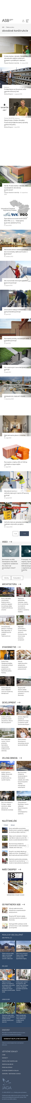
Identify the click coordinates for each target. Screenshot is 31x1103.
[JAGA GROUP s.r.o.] (7, 1083)
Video (5, 541)
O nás (3, 1054)
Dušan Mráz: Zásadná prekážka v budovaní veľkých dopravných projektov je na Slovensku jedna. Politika (7, 667)
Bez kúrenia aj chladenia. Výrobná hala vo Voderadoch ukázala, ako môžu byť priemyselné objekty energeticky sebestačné (23, 779)
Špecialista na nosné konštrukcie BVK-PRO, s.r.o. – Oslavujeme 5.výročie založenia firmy (15, 221)
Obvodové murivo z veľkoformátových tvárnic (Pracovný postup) (16, 493)
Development (9, 702)
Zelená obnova (9, 758)
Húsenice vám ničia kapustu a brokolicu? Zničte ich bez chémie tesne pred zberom (8, 1018)
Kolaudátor (17, 578)
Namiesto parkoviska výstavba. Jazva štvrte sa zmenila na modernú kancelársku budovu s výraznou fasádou (18, 861)
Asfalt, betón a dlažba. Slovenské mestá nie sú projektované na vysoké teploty (6, 776)
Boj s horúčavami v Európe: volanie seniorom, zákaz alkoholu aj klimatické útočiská (7, 806)
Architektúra (9, 584)
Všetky (6, 578)
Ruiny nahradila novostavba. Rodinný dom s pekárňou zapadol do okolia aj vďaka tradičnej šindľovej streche (7, 604)
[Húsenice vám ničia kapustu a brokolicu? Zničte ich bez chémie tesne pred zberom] (7, 1008)
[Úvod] (7, 20)
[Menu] (27, 20)
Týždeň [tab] (6, 825)
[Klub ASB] (23, 20)
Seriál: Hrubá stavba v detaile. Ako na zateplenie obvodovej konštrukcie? (16, 188)
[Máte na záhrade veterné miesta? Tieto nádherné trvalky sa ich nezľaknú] (23, 1008)
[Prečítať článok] (15, 46)
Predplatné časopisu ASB (9, 1061)
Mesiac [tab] (13, 825)
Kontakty (5, 1058)
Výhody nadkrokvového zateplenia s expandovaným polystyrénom (22, 665)
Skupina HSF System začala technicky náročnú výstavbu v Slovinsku (23, 691)
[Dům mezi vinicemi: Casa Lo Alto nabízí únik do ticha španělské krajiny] (23, 946)
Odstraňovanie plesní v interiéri (15, 435)
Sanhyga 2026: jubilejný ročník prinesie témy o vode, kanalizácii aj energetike (18, 925)
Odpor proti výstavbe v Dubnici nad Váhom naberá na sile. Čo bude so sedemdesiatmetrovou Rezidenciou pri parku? (18, 838)
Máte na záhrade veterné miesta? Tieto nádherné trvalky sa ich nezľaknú (21, 1018)
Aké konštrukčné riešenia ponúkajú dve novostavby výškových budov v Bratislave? (16, 252)
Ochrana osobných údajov (10, 1070)
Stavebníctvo (9, 647)
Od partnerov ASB (11, 904)
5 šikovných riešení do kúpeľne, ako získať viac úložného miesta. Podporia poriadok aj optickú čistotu (22, 986)
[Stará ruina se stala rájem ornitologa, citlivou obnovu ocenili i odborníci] (7, 946)
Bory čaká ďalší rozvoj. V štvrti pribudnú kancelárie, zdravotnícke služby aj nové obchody (5, 744)
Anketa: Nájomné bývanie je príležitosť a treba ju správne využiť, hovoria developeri (23, 720)
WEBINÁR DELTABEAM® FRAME (14, 396)
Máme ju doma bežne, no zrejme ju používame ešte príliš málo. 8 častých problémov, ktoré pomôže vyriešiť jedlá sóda (8, 987)
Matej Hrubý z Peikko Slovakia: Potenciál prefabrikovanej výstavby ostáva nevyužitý (16, 122)
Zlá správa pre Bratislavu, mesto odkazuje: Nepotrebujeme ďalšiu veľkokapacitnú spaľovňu (23, 807)
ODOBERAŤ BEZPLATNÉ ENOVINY (15, 1039)
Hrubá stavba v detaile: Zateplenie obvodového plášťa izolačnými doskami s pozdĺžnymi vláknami (16, 58)
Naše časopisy (9, 869)
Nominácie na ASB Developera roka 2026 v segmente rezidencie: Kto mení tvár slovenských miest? (10, 563)
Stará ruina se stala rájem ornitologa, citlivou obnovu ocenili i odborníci (8, 956)
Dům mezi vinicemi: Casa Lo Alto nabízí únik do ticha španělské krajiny (22, 956)
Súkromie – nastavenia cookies (11, 1073)
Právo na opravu (7, 1067)
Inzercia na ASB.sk (7, 1064)
